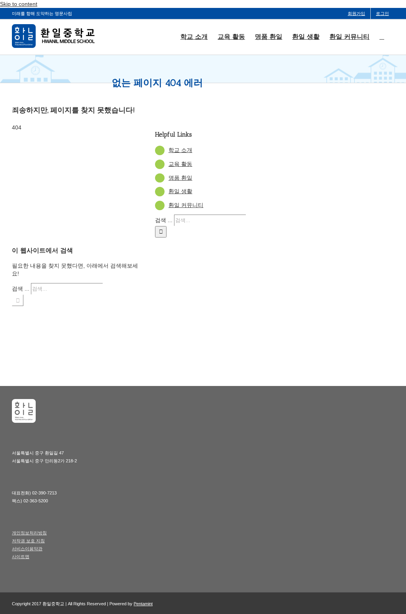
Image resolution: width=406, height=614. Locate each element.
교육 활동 (180, 164)
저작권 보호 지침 (28, 540)
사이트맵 (20, 556)
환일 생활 (180, 191)
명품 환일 (180, 178)
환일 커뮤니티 (186, 205)
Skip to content (18, 4)
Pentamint (143, 603)
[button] (381, 36)
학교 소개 (180, 150)
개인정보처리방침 (29, 532)
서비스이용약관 (27, 548)
